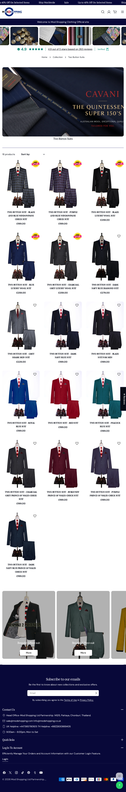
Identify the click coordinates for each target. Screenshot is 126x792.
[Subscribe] (96, 693)
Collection (58, 57)
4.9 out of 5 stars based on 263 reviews (70, 49)
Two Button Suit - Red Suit (63, 422)
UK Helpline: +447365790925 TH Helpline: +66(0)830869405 (38, 726)
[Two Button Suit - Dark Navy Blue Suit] (63, 325)
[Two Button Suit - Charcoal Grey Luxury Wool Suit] (63, 256)
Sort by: (25, 154)
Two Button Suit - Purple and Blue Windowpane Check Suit (63, 216)
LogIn (5, 759)
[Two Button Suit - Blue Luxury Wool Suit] (21, 256)
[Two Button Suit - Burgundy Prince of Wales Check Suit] (63, 464)
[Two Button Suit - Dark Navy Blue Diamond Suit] (105, 256)
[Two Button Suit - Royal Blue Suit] (21, 394)
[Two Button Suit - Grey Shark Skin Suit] (21, 325)
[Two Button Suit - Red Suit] (63, 394)
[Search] (103, 12)
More (29, 652)
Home (44, 57)
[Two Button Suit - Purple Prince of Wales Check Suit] (105, 464)
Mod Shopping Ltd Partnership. (27, 779)
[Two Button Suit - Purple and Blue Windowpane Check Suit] (63, 184)
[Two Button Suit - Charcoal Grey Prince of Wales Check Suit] (21, 464)
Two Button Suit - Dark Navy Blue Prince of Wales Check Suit (21, 568)
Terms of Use (70, 700)
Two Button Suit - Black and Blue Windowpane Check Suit (21, 216)
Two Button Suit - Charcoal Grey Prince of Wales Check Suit (21, 495)
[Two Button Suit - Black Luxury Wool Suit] (105, 184)
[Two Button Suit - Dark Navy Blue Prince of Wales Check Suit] (21, 536)
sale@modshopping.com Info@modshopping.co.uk (33, 720)
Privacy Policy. (87, 700)
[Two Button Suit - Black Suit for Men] (105, 325)
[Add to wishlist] (35, 163)
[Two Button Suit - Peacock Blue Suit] (105, 395)
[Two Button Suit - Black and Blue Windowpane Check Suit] (21, 184)
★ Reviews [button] (124, 398)
